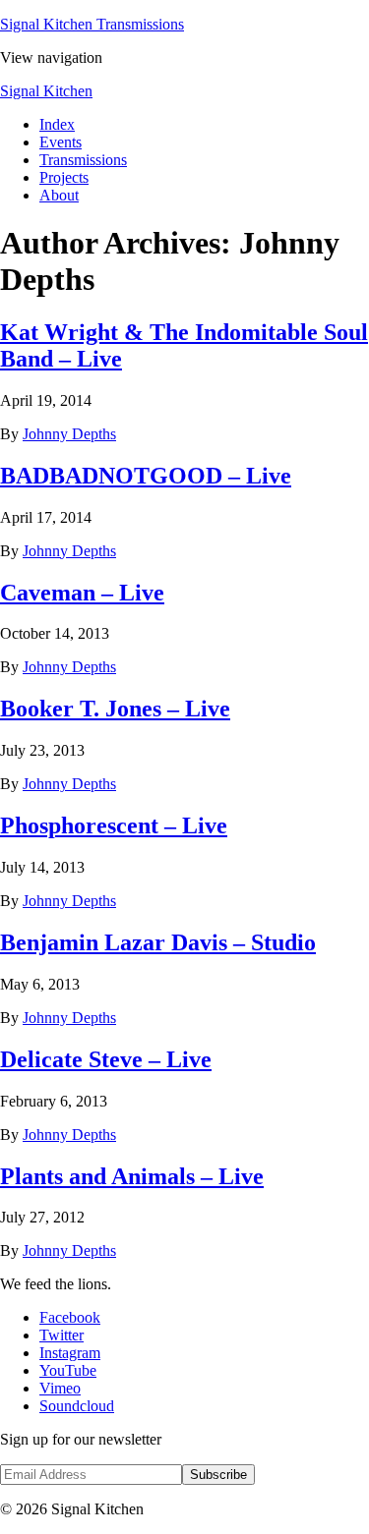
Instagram (69, 1352)
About (59, 195)
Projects (64, 177)
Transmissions (83, 159)
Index (57, 124)
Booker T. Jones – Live (115, 708)
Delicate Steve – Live (106, 1059)
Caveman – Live (82, 592)
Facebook (69, 1317)
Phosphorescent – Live (113, 825)
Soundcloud (76, 1405)
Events (60, 142)
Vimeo (60, 1388)
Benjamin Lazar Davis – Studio (158, 942)
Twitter (61, 1335)
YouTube (67, 1370)
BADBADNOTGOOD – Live (145, 475)
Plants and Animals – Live (132, 1176)
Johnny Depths (69, 434)
